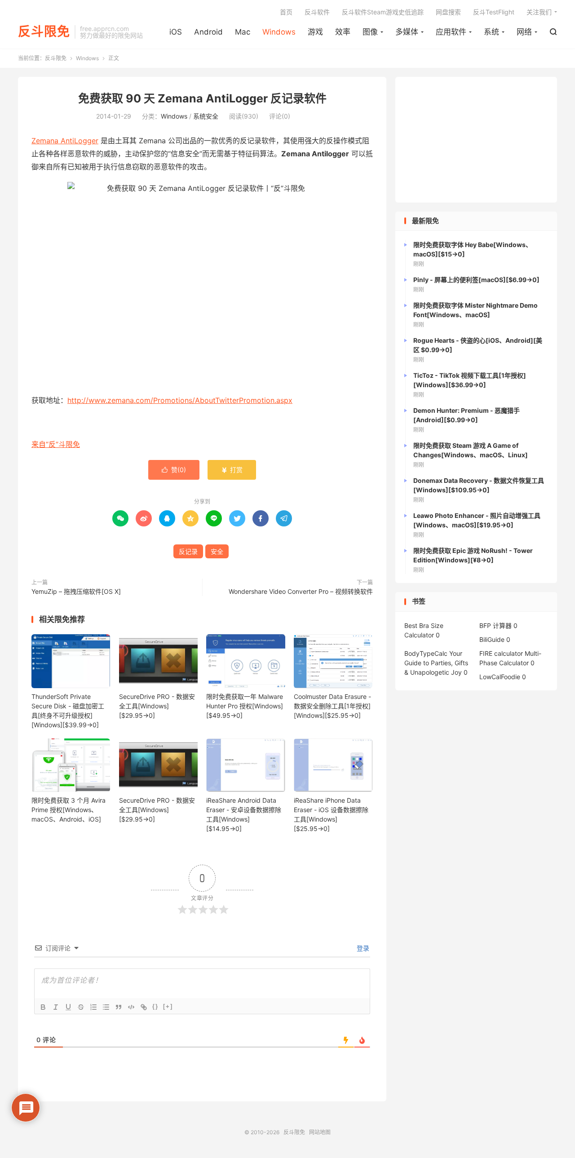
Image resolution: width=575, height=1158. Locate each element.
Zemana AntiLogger (64, 140)
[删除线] (81, 1007)
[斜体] (55, 1007)
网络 (524, 31)
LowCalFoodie (499, 677)
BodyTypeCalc (425, 653)
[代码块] (131, 1007)
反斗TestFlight (493, 12)
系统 (491, 31)
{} (155, 1006)
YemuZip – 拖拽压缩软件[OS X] (76, 591)
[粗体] (43, 1007)
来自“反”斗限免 (55, 444)
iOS (175, 31)
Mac (242, 31)
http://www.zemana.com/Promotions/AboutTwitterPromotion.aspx (179, 400)
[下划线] (68, 1007)
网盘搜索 (448, 12)
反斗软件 (317, 12)
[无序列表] (106, 1007)
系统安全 (205, 116)
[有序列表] (93, 1007)
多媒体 (406, 31)
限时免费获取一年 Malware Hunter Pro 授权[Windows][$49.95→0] (244, 706)
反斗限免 (44, 32)
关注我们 (539, 12)
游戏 (315, 31)
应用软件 (451, 31)
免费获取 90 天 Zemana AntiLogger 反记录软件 (202, 98)
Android (208, 31)
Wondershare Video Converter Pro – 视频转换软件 (301, 591)
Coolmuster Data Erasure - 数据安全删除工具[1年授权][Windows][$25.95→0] (332, 706)
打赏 (232, 469)
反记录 (188, 551)
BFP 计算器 (495, 625)
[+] (168, 1006)
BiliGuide (491, 639)
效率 (342, 31)
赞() (174, 469)
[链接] (143, 1007)
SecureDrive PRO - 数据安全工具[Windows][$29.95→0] (157, 706)
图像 (370, 31)
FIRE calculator (501, 653)
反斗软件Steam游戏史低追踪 (383, 12)
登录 (362, 948)
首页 (286, 12)
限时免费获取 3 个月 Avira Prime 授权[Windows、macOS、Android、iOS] (68, 809)
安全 (217, 551)
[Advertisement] (476, 140)
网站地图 (320, 1132)
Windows (279, 31)
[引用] (118, 1007)
